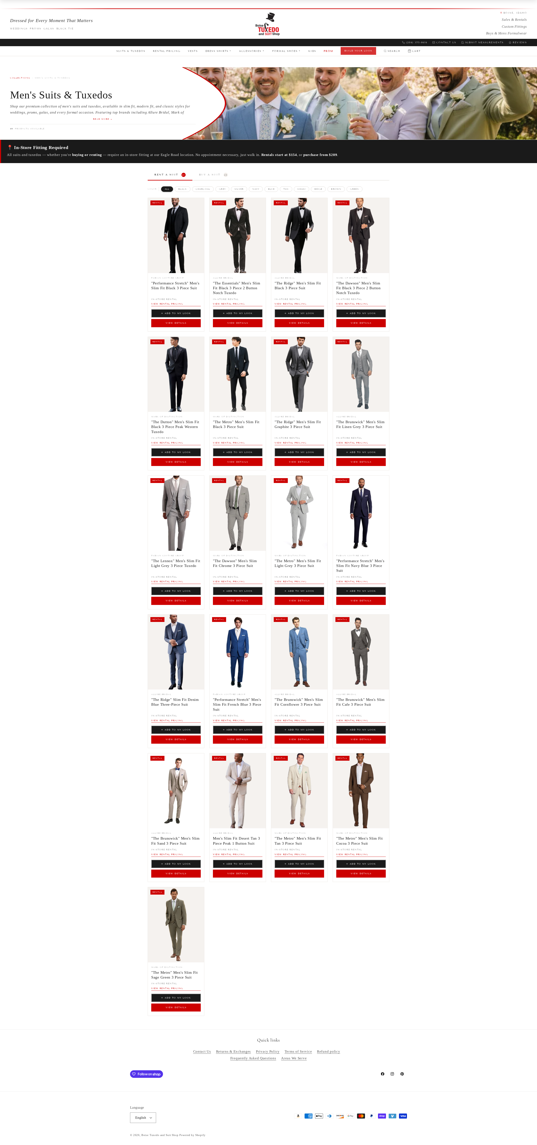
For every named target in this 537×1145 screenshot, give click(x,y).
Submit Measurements (484, 42)
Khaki (301, 189)
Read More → (103, 119)
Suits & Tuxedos (130, 51)
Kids (312, 51)
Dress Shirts (218, 51)
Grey (222, 189)
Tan (286, 189)
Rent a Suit (169, 174)
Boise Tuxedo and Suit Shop (160, 1135)
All (167, 189)
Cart (416, 51)
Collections (20, 78)
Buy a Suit (213, 174)
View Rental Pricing (167, 303)
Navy (255, 189)
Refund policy (328, 1051)
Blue (271, 189)
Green (354, 189)
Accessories (252, 51)
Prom (328, 51)
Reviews (520, 42)
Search (394, 51)
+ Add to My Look (176, 313)
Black (182, 189)
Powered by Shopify (192, 1135)
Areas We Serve (294, 1058)
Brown (336, 189)
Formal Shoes (286, 51)
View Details (176, 323)
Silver (239, 189)
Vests (193, 51)
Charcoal (203, 189)
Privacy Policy (268, 1051)
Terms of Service (298, 1051)
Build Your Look (358, 50)
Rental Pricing (166, 51)
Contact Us (446, 42)
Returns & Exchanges (233, 1051)
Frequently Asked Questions (253, 1058)
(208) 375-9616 (416, 42)
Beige (318, 189)
